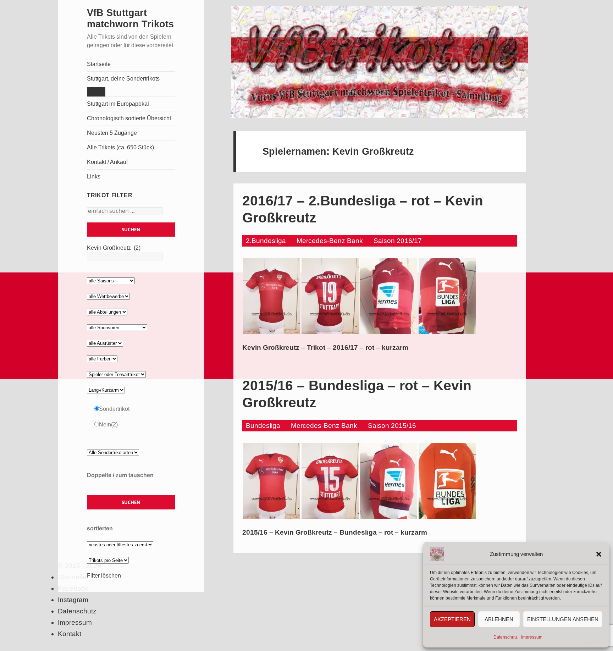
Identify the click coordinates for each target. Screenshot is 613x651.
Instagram (73, 599)
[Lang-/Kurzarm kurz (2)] (106, 390)
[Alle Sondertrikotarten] (113, 452)
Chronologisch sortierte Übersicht (129, 118)
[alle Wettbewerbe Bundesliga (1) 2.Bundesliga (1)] (108, 296)
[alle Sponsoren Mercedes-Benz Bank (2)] (117, 327)
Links (93, 176)
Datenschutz (505, 637)
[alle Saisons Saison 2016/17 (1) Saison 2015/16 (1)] (111, 280)
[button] (598, 554)
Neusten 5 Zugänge (112, 133)
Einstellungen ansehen (562, 619)
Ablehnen (499, 619)
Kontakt (69, 634)
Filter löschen (104, 576)
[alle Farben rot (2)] (102, 358)
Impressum (531, 637)
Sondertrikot (114, 409)
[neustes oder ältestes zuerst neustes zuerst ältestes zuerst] (120, 544)
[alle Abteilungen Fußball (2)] (107, 312)
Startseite (99, 64)
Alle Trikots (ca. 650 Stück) (120, 147)
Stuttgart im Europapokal (118, 104)
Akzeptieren (452, 619)
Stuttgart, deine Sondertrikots (123, 79)
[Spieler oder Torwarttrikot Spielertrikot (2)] (116, 374)
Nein (108, 424)
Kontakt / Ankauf (107, 162)
